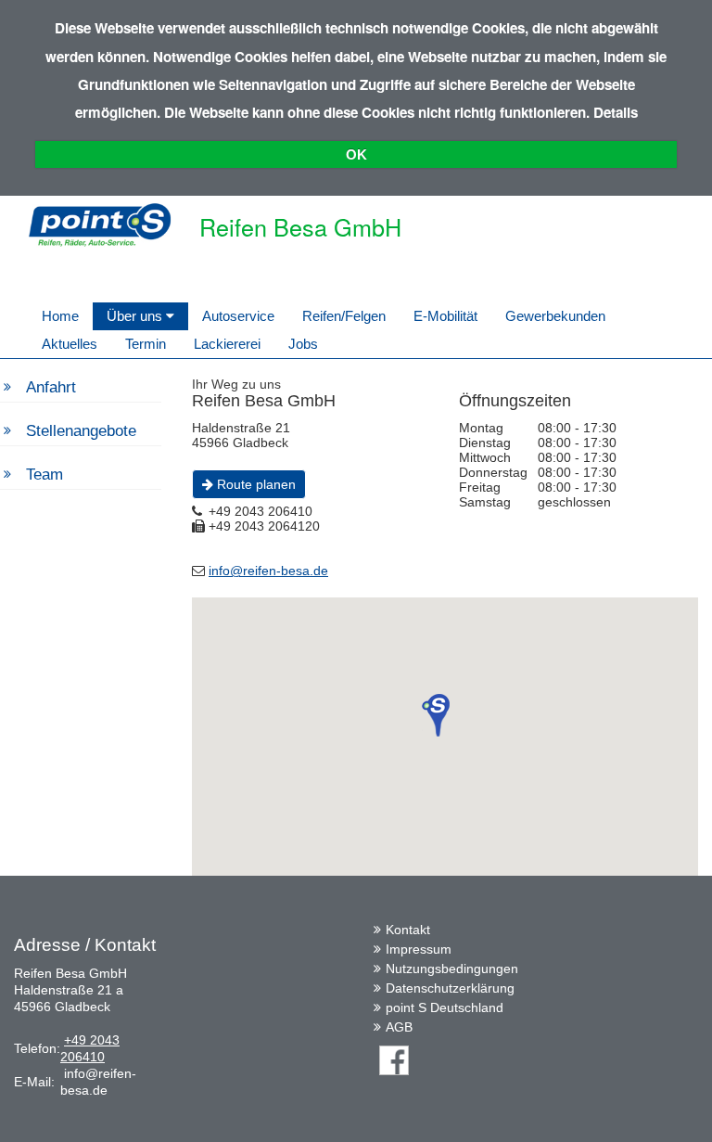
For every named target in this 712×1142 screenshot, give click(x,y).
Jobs (303, 344)
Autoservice (238, 316)
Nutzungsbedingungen (452, 968)
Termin (145, 344)
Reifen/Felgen (344, 316)
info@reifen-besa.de (268, 570)
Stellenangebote (81, 431)
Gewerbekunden (555, 316)
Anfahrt (51, 387)
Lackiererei (227, 344)
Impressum (418, 949)
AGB (399, 1027)
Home (60, 316)
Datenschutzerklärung (450, 988)
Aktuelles (69, 344)
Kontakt (408, 929)
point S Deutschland (444, 1007)
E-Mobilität (445, 316)
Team (44, 474)
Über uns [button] (136, 316)
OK (356, 154)
